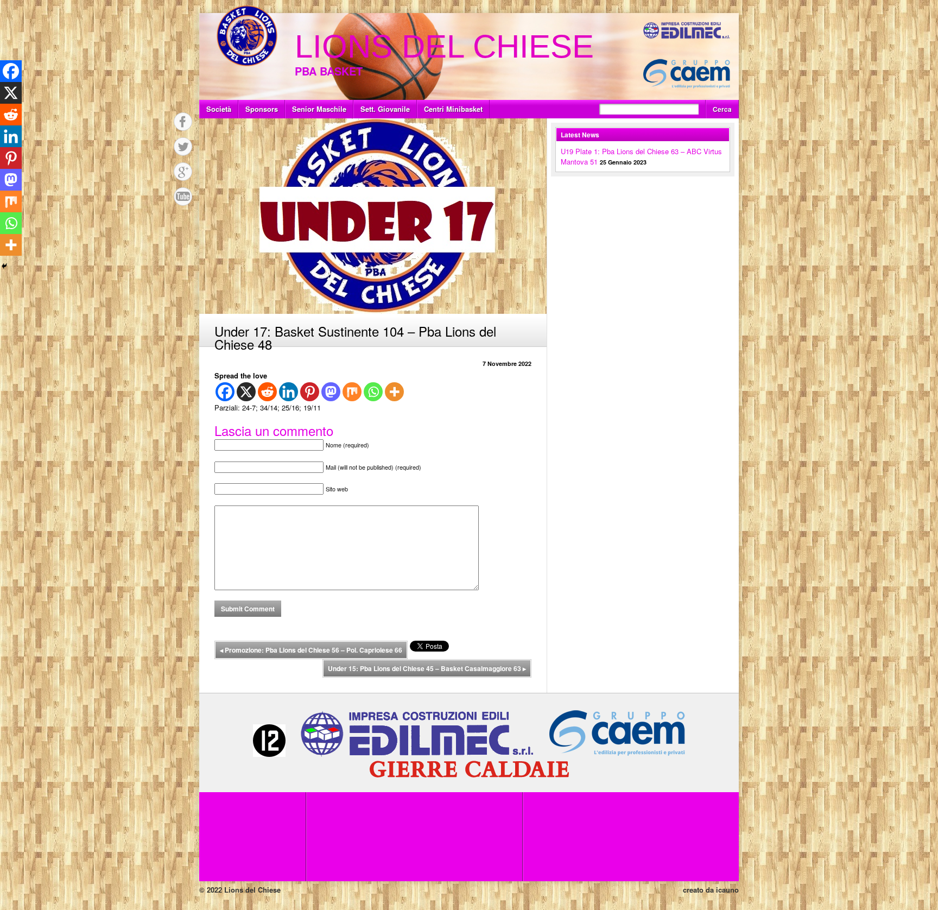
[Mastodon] (330, 391)
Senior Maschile (319, 109)
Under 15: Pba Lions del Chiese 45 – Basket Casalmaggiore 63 (427, 668)
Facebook (183, 121)
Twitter (183, 146)
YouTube (183, 196)
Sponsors (261, 109)
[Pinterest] (309, 391)
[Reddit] (267, 391)
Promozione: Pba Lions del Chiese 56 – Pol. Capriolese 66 (311, 650)
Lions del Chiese (444, 46)
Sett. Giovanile (385, 109)
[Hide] (4, 266)
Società (218, 109)
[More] (394, 391)
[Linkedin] (288, 391)
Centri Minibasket (453, 109)
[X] (246, 391)
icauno (727, 889)
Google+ (183, 171)
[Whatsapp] (373, 391)
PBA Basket (329, 71)
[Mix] (352, 391)
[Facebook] (225, 391)
